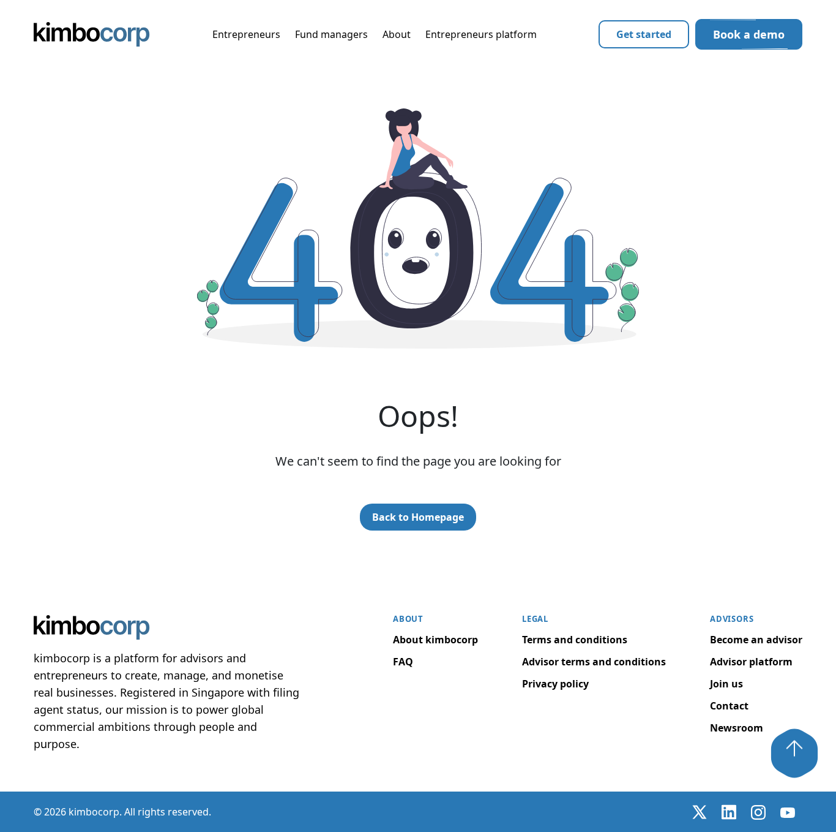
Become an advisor (756, 639)
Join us (726, 684)
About (397, 34)
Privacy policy (555, 684)
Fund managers (331, 34)
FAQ (403, 662)
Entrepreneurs (246, 34)
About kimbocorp (435, 639)
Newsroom (736, 728)
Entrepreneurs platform (481, 34)
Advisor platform (751, 662)
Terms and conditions (574, 639)
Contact (729, 706)
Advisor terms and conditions (594, 662)
